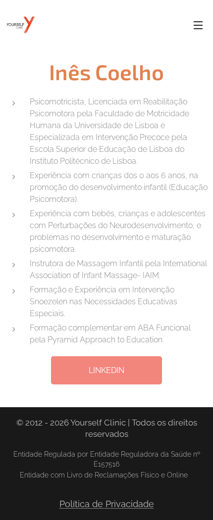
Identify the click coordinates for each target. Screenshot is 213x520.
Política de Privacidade (106, 504)
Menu (198, 25)
